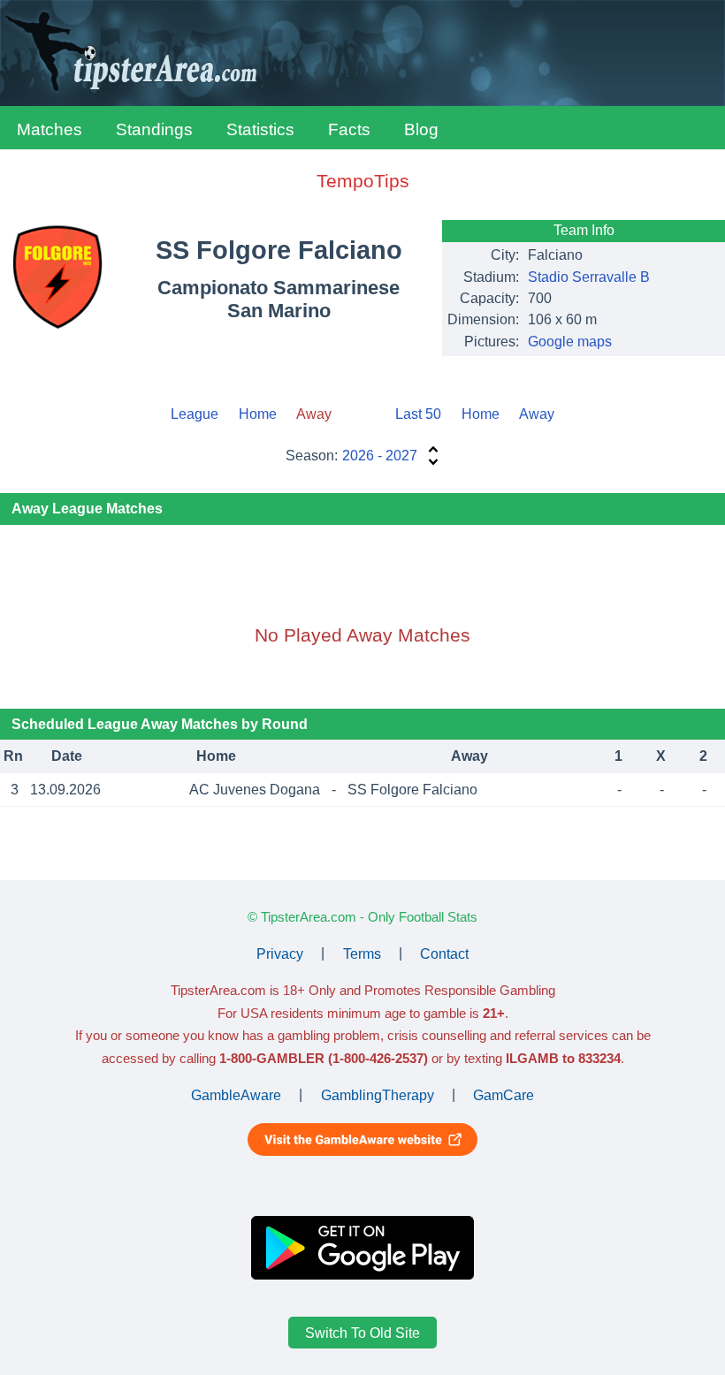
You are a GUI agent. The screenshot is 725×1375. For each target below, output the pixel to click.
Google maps (570, 341)
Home (258, 414)
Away (536, 414)
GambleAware (236, 1094)
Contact (444, 953)
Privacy (279, 953)
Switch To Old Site (362, 1333)
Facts (349, 129)
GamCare (503, 1094)
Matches (49, 129)
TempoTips (363, 181)
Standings (154, 129)
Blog (421, 129)
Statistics (260, 129)
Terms (362, 953)
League (194, 414)
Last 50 (418, 414)
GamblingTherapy (377, 1094)
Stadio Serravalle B (589, 277)
